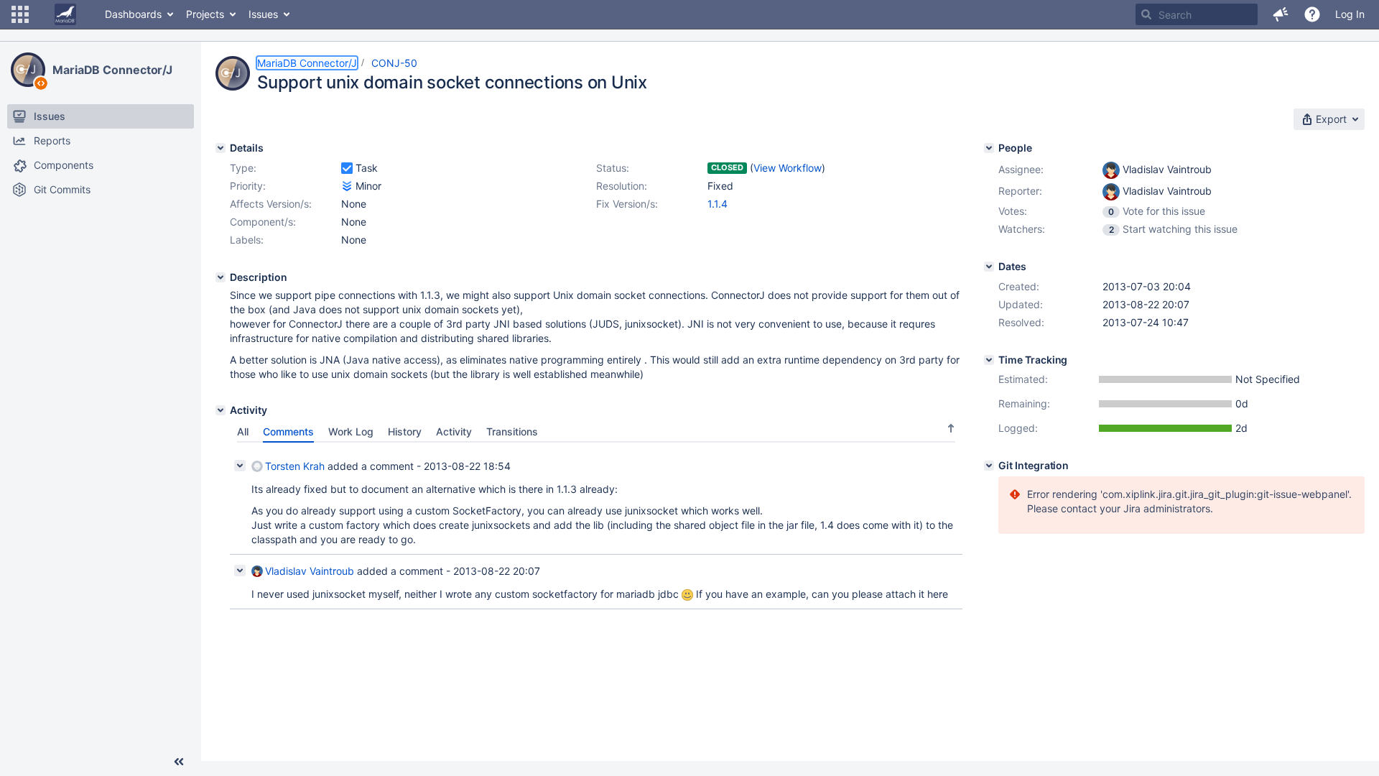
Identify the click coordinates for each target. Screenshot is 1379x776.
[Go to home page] (65, 14)
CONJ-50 (394, 63)
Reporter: (1020, 191)
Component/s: (263, 222)
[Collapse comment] (240, 465)
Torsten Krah (295, 466)
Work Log (350, 431)
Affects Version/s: (271, 204)
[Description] (220, 277)
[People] (989, 148)
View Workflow (787, 168)
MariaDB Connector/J (112, 70)
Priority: (248, 186)
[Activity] (220, 410)
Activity (454, 431)
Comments (288, 431)
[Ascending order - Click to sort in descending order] (951, 428)
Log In (1350, 14)
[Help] (1312, 14)
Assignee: (1021, 169)
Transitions (512, 431)
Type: (243, 168)
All (243, 431)
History (405, 431)
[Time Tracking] (989, 360)
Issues (263, 14)
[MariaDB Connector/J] (28, 69)
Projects (205, 14)
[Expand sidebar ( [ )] (179, 761)
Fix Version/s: (627, 204)
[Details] (220, 148)
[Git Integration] (989, 466)
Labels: (247, 240)
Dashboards (133, 14)
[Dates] (989, 267)
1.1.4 (717, 204)
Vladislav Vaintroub (309, 571)
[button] (20, 14)
